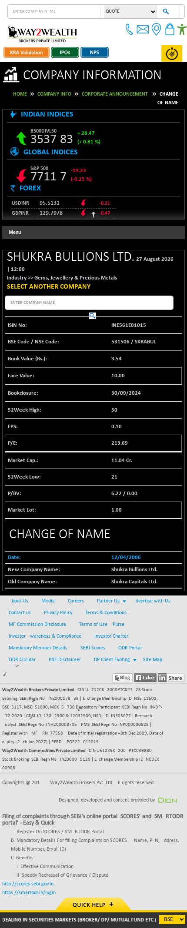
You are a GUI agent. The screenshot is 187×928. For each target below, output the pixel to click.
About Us (18, 601)
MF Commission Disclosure (37, 624)
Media (48, 601)
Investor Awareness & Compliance (45, 636)
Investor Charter (111, 636)
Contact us (20, 612)
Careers (76, 601)
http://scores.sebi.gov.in (27, 884)
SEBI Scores (92, 648)
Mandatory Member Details (38, 648)
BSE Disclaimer (65, 659)
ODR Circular (22, 659)
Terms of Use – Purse (101, 624)
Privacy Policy (58, 612)
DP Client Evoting (112, 659)
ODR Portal (130, 648)
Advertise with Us (151, 601)
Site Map (152, 659)
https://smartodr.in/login (29, 892)
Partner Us (108, 601)
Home (20, 94)
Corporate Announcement (115, 94)
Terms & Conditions (106, 612)
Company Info (54, 94)
